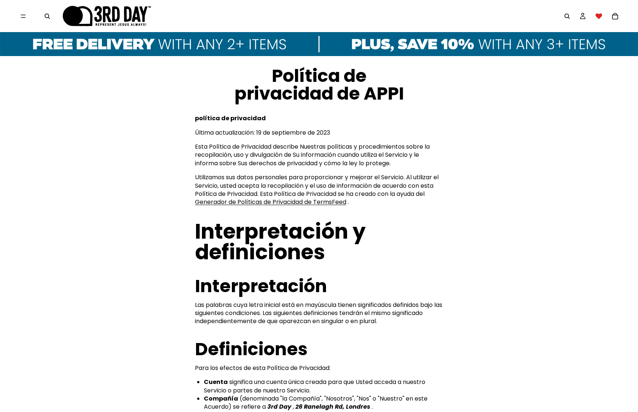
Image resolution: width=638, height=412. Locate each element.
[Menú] (23, 16)
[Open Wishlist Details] (599, 16)
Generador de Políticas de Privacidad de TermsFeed (270, 202)
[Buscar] (47, 16)
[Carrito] (615, 16)
